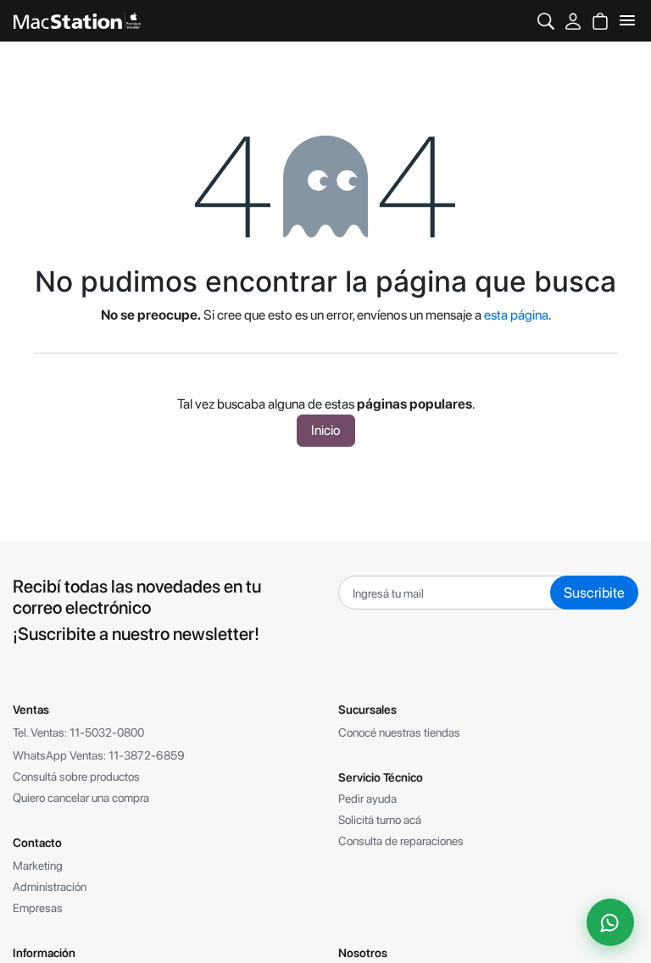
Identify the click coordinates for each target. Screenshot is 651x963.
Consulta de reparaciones (401, 841)
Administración (49, 886)
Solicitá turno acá (379, 820)
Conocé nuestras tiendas (399, 732)
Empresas (38, 908)
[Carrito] (600, 20)
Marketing (38, 865)
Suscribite (594, 592)
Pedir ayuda (367, 798)
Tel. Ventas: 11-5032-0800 (78, 732)
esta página (516, 315)
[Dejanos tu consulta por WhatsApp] (610, 922)
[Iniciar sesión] (573, 20)
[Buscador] (546, 20)
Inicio (326, 430)
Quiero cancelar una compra (81, 797)
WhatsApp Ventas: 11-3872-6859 (99, 755)
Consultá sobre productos (76, 776)
